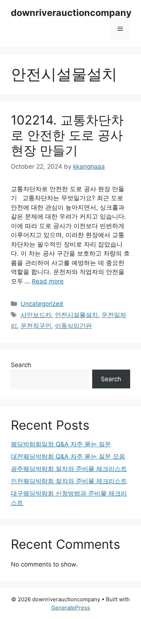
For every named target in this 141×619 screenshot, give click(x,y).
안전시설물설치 (76, 315)
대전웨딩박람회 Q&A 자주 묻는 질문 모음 (68, 456)
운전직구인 (36, 325)
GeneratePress (70, 607)
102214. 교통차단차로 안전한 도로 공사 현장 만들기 (67, 135)
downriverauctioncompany (71, 12)
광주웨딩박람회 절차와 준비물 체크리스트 (69, 468)
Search (21, 365)
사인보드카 (36, 315)
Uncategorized (42, 303)
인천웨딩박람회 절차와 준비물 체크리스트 (69, 481)
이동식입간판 (73, 325)
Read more (48, 281)
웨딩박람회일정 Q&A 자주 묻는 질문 (61, 444)
